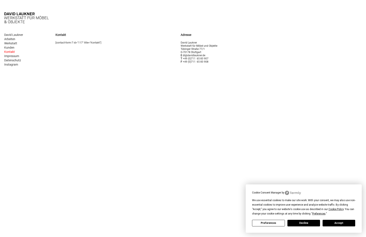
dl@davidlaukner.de (194, 55)
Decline (303, 223)
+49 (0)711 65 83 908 (195, 61)
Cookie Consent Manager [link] (266, 192)
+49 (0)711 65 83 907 (195, 58)
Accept (338, 223)
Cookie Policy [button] (336, 209)
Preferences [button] (319, 213)
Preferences (268, 223)
